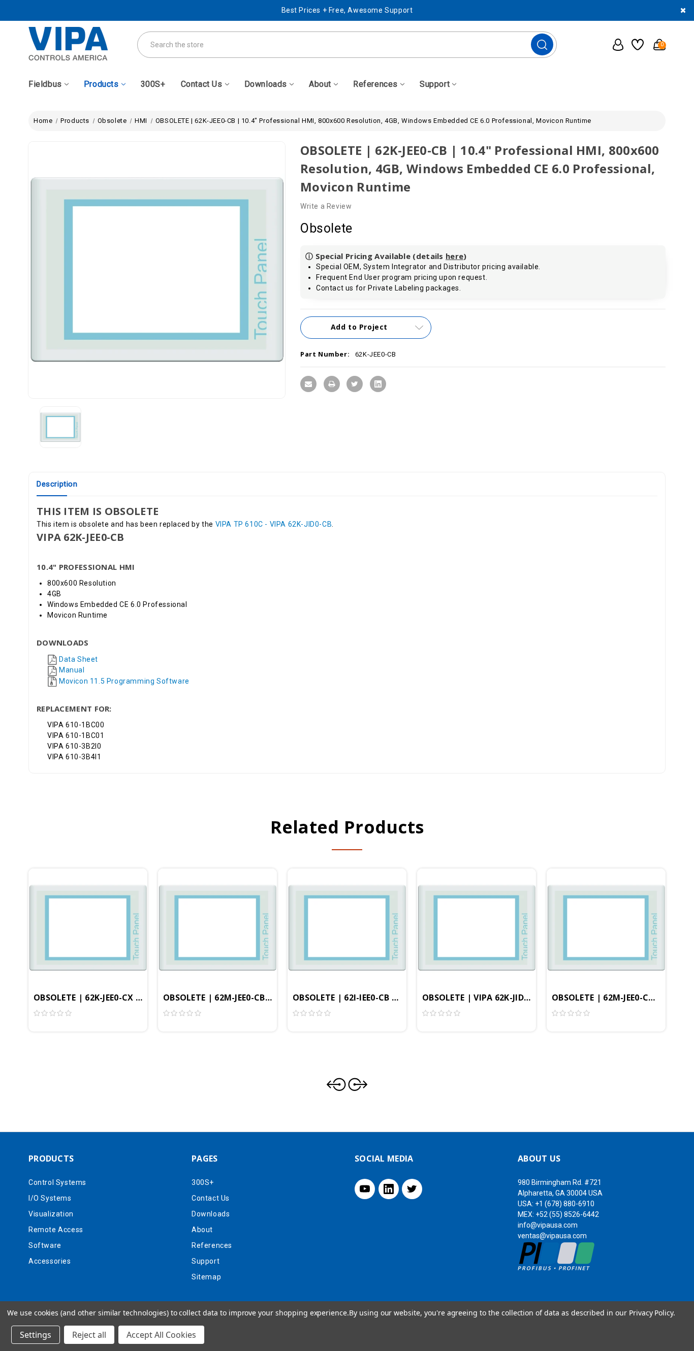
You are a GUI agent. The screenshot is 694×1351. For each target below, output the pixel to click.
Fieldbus (45, 84)
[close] (683, 10)
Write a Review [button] (326, 206)
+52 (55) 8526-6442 (567, 1214)
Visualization (51, 1214)
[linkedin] (388, 1189)
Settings (35, 1334)
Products (101, 84)
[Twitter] (354, 384)
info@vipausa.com (548, 1225)
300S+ (153, 84)
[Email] (308, 384)
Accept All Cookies (161, 1334)
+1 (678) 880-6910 (564, 1204)
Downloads (265, 84)
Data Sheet (78, 659)
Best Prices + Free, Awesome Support (347, 10)
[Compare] (100, 915)
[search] (542, 44)
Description (57, 484)
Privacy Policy (651, 1312)
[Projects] (636, 45)
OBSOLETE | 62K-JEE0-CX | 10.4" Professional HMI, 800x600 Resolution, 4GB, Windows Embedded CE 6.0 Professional (88, 997)
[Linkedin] (378, 384)
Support (435, 84)
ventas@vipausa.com (552, 1236)
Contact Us (202, 84)
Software (44, 1245)
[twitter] (412, 1189)
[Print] (332, 384)
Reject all (89, 1334)
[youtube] (365, 1189)
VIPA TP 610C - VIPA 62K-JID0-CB (273, 524)
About (320, 84)
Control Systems (57, 1182)
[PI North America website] (556, 1256)
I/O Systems (50, 1198)
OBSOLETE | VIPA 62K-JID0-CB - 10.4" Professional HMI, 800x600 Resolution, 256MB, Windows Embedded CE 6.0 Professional (476, 997)
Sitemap (206, 1277)
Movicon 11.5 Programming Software (124, 681)
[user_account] (615, 45)
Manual (72, 670)
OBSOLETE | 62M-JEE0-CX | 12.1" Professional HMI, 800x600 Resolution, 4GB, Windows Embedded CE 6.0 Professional (606, 997)
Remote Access (55, 1230)
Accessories (49, 1261)
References (375, 84)
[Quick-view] (76, 915)
